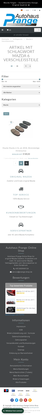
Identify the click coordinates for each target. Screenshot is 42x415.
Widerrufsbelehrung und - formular (21, 333)
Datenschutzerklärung (21, 336)
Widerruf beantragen (21, 379)
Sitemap (21, 350)
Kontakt (21, 346)
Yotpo (28, 412)
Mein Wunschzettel (21, 376)
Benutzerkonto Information (21, 366)
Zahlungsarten (21, 340)
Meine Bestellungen (21, 369)
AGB (21, 330)
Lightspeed (16, 407)
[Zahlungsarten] (6, 390)
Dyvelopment (34, 407)
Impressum (21, 326)
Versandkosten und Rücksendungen (21, 343)
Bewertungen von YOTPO (14, 315)
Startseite (5, 39)
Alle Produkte (21, 382)
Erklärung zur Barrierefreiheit (21, 353)
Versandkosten (33, 158)
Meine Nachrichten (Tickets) (21, 372)
